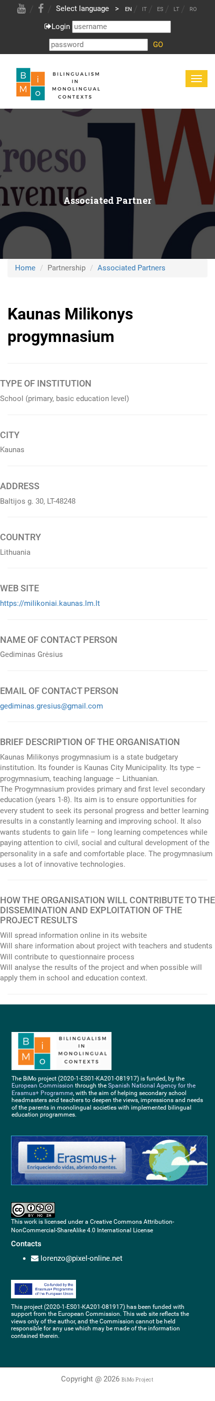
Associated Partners (132, 267)
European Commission (43, 1085)
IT (144, 9)
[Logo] (57, 82)
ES (160, 9)
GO (158, 44)
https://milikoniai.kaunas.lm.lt (50, 603)
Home (25, 267)
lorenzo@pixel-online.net (81, 1258)
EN (128, 9)
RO (193, 9)
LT (177, 9)
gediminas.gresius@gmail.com (51, 706)
